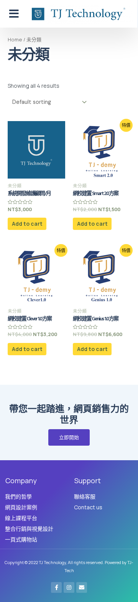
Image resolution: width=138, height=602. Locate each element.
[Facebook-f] (56, 587)
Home (15, 39)
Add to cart (27, 223)
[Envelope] (81, 587)
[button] (14, 14)
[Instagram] (69, 587)
